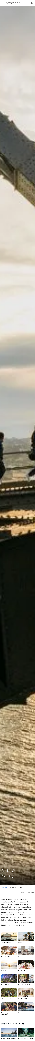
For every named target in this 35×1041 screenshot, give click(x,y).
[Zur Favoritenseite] (32, 3)
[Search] (27, 3)
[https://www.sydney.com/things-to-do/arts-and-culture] (26, 992)
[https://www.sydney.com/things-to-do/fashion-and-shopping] (26, 978)
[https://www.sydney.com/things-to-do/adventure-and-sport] (9, 992)
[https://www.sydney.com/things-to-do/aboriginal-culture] (9, 1006)
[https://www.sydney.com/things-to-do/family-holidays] (26, 950)
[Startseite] (11, 3)
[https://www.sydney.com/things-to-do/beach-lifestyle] (9, 964)
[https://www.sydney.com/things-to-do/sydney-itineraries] (26, 936)
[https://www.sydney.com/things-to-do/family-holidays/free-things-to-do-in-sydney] (9, 1032)
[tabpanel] (17, 442)
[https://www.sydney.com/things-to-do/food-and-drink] (9, 950)
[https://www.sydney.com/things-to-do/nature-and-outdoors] (9, 978)
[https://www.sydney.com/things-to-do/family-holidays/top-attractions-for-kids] (26, 1032)
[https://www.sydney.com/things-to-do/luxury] (26, 1006)
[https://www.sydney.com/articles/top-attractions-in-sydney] (9, 936)
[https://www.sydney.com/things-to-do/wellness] (26, 964)
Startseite (4, 887)
